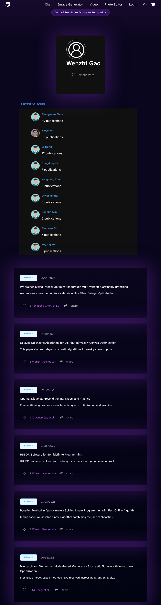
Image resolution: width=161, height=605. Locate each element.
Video (94, 4)
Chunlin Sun (49, 212)
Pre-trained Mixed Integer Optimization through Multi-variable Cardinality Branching (74, 287)
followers (86, 75)
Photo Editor (114, 4)
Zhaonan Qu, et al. (43, 417)
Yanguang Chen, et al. (45, 305)
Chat (48, 4)
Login (133, 4)
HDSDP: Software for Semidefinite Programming (51, 454)
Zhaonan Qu (49, 228)
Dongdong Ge (50, 163)
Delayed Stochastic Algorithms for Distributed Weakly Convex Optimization (68, 343)
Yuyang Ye (48, 244)
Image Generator (70, 4)
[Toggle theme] (145, 4)
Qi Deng (47, 147)
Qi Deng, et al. (41, 590)
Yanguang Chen (51, 179)
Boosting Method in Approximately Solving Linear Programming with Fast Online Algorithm (78, 510)
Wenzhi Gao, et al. (43, 361)
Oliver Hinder (50, 195)
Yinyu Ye (47, 130)
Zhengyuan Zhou (52, 114)
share (74, 305)
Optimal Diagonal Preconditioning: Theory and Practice (55, 399)
